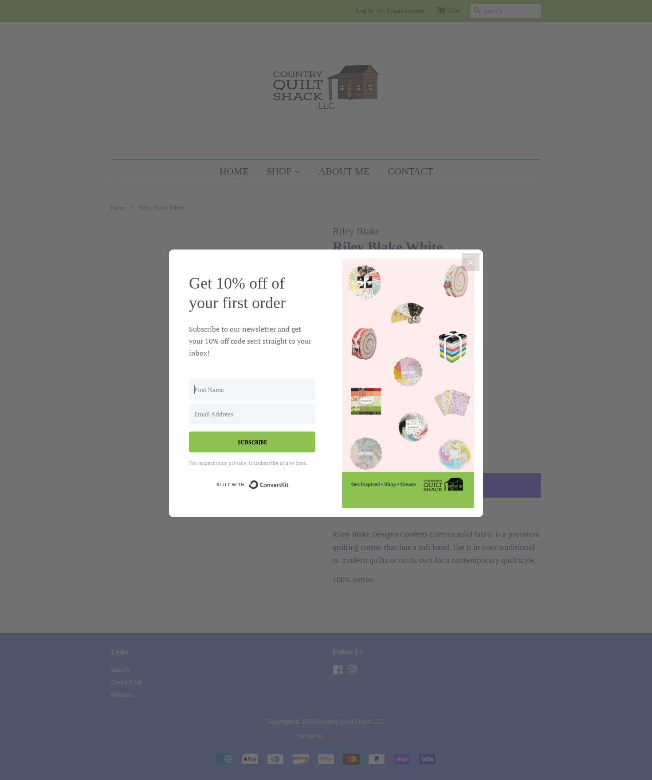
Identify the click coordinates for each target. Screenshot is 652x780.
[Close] (470, 262)
